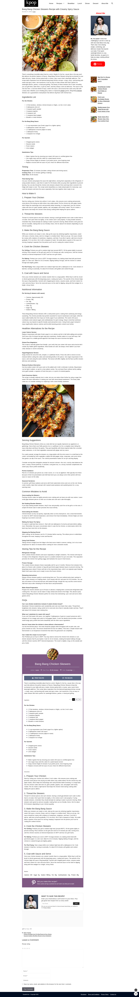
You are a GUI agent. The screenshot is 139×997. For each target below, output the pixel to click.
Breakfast (71, 3)
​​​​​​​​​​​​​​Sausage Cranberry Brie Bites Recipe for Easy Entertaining (37, 935)
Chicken (79, 90)
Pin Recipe (68, 678)
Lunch (80, 3)
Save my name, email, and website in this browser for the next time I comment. (47, 984)
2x (76, 699)
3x (80, 699)
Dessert (95, 3)
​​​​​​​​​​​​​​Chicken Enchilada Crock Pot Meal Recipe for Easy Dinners (38, 934)
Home (51, 3)
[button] (112, 3)
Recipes (59, 3)
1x (73, 699)
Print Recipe (39, 678)
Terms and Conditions (93, 994)
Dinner (87, 3)
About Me (105, 3)
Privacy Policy (105, 994)
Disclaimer (83, 994)
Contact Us (113, 994)
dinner (63, 90)
